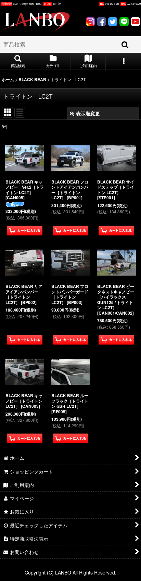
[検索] (125, 44)
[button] (17, 62)
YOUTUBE (135, 22)
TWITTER (112, 22)
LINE (124, 22)
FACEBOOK (101, 22)
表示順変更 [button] (88, 113)
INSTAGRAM (90, 22)
